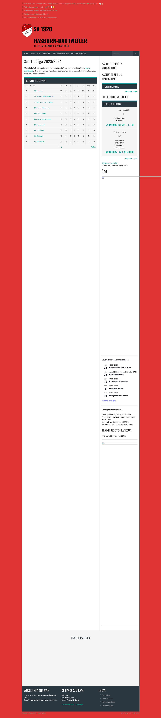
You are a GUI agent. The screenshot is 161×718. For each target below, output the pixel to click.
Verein (26, 53)
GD (88, 86)
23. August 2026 (124, 110)
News (39, 53)
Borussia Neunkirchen (42, 119)
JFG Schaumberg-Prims (61, 53)
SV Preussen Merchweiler (43, 96)
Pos (26, 86)
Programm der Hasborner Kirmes (36, 14)
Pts (94, 86)
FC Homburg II (39, 125)
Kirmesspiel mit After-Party (120, 367)
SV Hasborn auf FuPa (109, 163)
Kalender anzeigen (109, 401)
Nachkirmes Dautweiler (118, 382)
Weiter (93, 147)
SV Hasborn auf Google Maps (72, 705)
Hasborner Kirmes (116, 374)
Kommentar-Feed (108, 702)
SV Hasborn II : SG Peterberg (119, 124)
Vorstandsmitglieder (78, 53)
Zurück (27, 147)
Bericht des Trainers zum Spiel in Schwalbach (40, 11)
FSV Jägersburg (40, 113)
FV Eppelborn (39, 130)
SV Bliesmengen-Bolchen (43, 102)
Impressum (46, 53)
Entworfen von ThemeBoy (130, 713)
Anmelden (106, 695)
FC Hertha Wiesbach (42, 108)
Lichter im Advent (116, 388)
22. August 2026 (119, 132)
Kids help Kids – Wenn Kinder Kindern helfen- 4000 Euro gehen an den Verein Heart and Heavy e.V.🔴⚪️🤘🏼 (63, 4)
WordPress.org (107, 706)
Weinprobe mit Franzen (118, 395)
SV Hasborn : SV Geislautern (119, 152)
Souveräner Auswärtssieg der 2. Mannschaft (40, 18)
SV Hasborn (38, 91)
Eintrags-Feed (107, 699)
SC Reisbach (38, 136)
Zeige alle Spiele (131, 91)
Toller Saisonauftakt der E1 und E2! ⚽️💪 (39, 7)
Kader (33, 53)
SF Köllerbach (39, 142)
